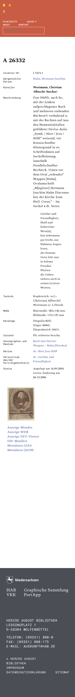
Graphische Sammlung (46, 590)
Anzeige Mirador (19, 427)
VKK (11, 595)
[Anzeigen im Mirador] (21, 420)
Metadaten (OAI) (19, 445)
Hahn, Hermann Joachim (49, 78)
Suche (30, 21)
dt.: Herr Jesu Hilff (45, 351)
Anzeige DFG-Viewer (23, 436)
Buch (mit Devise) (44, 341)
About (6, 24)
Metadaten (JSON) (20, 450)
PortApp (32, 595)
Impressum (15, 668)
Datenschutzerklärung (26, 672)
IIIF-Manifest (17, 441)
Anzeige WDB (17, 432)
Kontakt (24, 24)
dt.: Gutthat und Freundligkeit (43, 359)
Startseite (10, 21)
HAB (11, 590)
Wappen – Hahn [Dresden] (50, 345)
